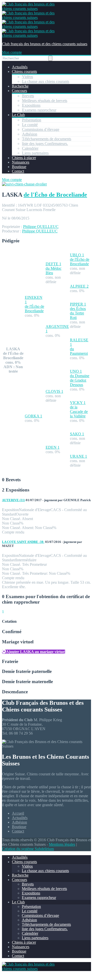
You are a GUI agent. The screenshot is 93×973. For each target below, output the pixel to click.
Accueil (18, 813)
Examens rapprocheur (39, 110)
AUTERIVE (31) (13, 500)
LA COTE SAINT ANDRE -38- (23, 542)
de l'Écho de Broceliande (55, 194)
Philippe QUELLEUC (41, 226)
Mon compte (12, 52)
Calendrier (30, 148)
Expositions (31, 105)
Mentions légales (62, 844)
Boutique (19, 167)
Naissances (20, 162)
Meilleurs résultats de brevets (44, 100)
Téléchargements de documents (46, 139)
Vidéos (27, 77)
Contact (18, 171)
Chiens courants (24, 71)
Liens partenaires (35, 153)
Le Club (18, 115)
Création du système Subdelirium (28, 849)
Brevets (28, 96)
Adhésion (29, 134)
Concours (19, 90)
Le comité (30, 125)
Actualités (20, 67)
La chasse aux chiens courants (45, 81)
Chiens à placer (24, 158)
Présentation (31, 120)
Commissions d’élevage (40, 129)
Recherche (20, 86)
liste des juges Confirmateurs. (45, 143)
